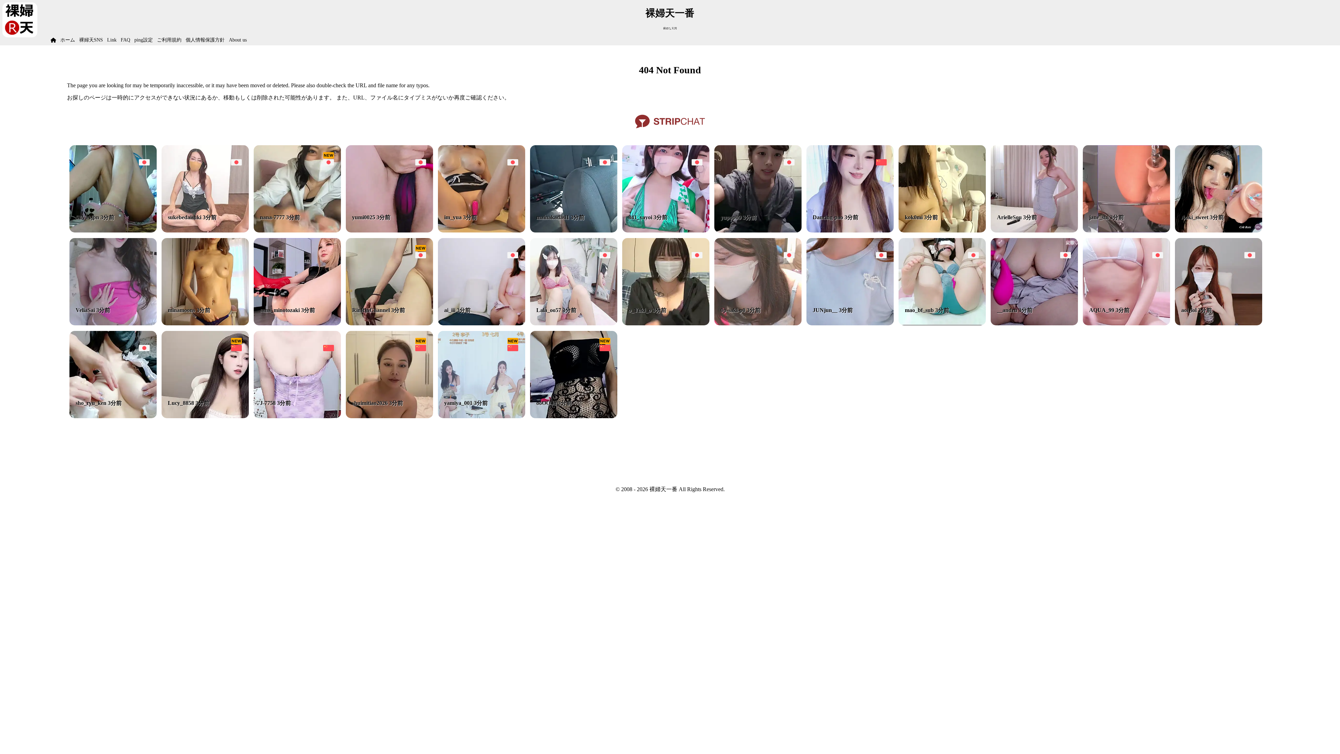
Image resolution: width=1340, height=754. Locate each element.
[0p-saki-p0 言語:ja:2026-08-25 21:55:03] (758, 323)
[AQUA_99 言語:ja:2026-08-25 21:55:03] (1126, 323)
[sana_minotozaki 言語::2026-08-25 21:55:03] (297, 323)
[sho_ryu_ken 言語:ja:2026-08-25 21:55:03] (113, 416)
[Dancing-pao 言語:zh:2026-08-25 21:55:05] (850, 231)
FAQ (125, 40)
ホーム (67, 40)
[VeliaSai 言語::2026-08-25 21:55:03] (113, 323)
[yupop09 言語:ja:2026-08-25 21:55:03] (758, 231)
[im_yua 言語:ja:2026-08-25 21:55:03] (481, 231)
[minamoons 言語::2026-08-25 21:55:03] (205, 323)
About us (238, 40)
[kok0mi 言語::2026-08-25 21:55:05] (942, 231)
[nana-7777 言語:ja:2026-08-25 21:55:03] (297, 231)
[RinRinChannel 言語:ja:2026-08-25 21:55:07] (389, 323)
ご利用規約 (169, 40)
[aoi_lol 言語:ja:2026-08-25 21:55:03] (1218, 323)
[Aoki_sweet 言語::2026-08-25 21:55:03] (1218, 231)
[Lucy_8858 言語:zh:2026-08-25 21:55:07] (205, 416)
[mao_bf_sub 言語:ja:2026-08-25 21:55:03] (942, 323)
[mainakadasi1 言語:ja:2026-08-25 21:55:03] (573, 231)
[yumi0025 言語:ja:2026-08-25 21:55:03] (389, 231)
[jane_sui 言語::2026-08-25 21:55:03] (1126, 231)
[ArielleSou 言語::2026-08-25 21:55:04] (1034, 231)
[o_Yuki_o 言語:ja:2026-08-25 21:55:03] (665, 323)
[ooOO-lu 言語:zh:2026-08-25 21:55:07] (573, 416)
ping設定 (143, 40)
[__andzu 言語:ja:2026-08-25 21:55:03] (1034, 323)
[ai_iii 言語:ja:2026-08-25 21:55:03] (481, 323)
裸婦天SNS (91, 40)
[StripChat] (670, 130)
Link (112, 40)
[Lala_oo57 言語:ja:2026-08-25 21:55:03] (573, 323)
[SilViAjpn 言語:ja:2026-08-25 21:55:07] (113, 231)
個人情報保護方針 (205, 40)
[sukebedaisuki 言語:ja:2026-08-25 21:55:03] (205, 231)
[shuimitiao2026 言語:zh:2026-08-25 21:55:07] (389, 416)
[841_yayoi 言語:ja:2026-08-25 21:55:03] (665, 231)
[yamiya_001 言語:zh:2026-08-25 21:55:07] (481, 416)
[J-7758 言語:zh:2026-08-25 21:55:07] (297, 416)
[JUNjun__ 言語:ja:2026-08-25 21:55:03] (850, 323)
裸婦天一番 (670, 13)
